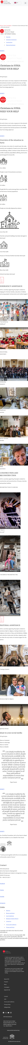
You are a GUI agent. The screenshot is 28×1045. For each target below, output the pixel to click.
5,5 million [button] (2, 185)
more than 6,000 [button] (4, 252)
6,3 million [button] (2, 204)
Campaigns (6, 987)
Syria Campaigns (7, 25)
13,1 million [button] (3, 168)
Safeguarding (7, 1007)
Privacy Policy (7, 1004)
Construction (9, 42)
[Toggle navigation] (25, 3)
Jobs (5, 999)
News (5, 984)
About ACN (6, 979)
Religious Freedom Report (12, 918)
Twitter (2, 890)
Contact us (8, 921)
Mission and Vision (10, 913)
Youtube (2, 896)
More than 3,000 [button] (4, 270)
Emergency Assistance (11, 39)
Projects (6, 982)
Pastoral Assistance (10, 45)
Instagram (2, 903)
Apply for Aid (7, 990)
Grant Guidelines (10, 916)
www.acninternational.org (13, 1030)
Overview (8, 37)
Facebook (2, 883)
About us (8, 910)
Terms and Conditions (11, 924)
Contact (6, 996)
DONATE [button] (2, 51)
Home (1, 25)
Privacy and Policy (10, 927)
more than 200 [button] (3, 232)
